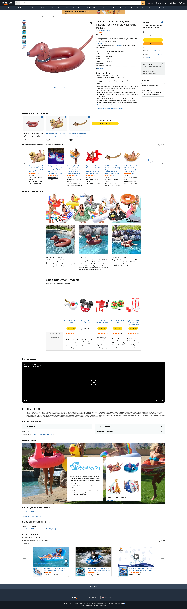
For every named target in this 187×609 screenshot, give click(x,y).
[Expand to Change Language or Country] (99, 597)
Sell (103, 7)
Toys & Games (26, 16)
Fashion (108, 7)
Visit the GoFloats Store (103, 30)
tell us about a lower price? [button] (43, 434)
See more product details (104, 105)
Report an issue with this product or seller (110, 108)
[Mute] (163, 401)
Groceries (61, 7)
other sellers (118, 45)
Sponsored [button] (25, 543)
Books (89, 7)
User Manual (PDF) (28, 512)
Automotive (152, 7)
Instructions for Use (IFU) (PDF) (32, 516)
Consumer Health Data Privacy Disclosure (95, 603)
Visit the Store (111, 500)
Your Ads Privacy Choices (115, 603)
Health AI (11, 7)
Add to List (145, 80)
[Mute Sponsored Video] (66, 564)
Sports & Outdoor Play (37, 16)
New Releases (51, 7)
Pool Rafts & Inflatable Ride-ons (64, 16)
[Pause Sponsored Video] (66, 561)
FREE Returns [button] (100, 43)
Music (121, 7)
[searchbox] (80, 3)
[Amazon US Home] (75, 598)
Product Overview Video (31, 366)
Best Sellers (41, 7)
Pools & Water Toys (49, 16)
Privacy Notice (79, 603)
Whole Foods (70, 7)
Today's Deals (80, 7)
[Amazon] (7, 2)
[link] (56, 123)
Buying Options (86, 328)
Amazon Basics (31, 7)
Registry (115, 7)
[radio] (24, 22)
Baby (159, 7)
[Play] (23, 401)
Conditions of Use (69, 603)
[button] (4, 8)
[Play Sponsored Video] (93, 556)
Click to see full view (60, 88)
